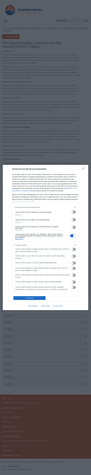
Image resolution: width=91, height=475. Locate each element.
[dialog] (45, 237)
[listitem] (45, 207)
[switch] (73, 212)
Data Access (45, 306)
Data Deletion (33, 306)
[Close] (84, 169)
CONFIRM (29, 298)
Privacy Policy (58, 306)
